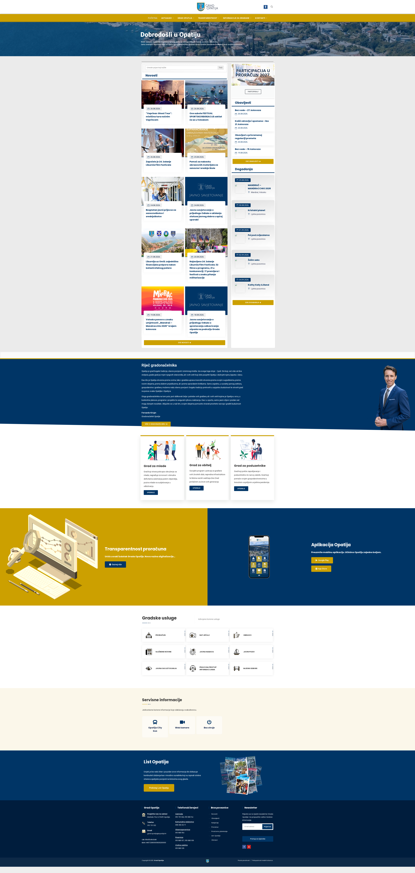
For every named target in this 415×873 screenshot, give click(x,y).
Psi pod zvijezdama (259, 235)
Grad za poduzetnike (250, 466)
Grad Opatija (185, 18)
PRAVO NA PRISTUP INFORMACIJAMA (208, 668)
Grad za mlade (155, 466)
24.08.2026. (155, 205)
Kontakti (260, 18)
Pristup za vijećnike (257, 839)
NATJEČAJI (205, 635)
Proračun (215, 827)
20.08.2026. (199, 257)
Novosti (214, 814)
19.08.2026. (155, 315)
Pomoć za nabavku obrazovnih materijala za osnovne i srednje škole (204, 165)
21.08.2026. (155, 257)
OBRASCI (247, 635)
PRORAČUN (161, 635)
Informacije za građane (236, 18)
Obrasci (214, 840)
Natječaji (214, 823)
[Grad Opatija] (207, 7)
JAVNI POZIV (249, 652)
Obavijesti (215, 818)
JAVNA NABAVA (207, 652)
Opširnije (151, 492)
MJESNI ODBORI (250, 668)
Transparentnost (207, 18)
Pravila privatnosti (244, 860)
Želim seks (253, 260)
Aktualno (166, 18)
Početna (152, 18)
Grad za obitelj (200, 465)
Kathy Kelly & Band (258, 284)
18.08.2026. (199, 315)
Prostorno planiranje (219, 831)
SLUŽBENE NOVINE (163, 652)
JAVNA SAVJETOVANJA (166, 668)
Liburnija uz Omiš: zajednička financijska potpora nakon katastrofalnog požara (162, 264)
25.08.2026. (199, 157)
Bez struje (209, 727)
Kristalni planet (256, 210)
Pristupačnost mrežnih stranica (262, 860)
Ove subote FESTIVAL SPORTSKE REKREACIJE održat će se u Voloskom (206, 116)
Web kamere (182, 727)
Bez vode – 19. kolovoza (248, 149)
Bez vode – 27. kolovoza (248, 110)
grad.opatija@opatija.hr (156, 833)
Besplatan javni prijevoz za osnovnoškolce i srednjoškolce (161, 213)
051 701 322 (151, 825)
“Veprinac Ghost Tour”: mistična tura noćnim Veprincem (159, 116)
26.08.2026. (155, 109)
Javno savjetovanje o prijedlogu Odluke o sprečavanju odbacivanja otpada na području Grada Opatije (205, 326)
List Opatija (215, 836)
